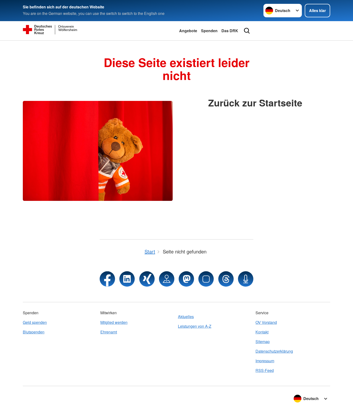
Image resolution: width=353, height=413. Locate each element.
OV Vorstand (266, 322)
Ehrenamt (108, 332)
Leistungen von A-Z (194, 326)
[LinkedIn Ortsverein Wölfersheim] (127, 279)
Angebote (188, 30)
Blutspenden (33, 332)
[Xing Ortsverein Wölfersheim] (147, 279)
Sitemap (263, 341)
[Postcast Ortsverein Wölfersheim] (245, 279)
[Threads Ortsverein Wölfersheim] (226, 279)
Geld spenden (35, 322)
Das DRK (229, 30)
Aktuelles (186, 316)
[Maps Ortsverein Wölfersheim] (166, 279)
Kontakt (262, 332)
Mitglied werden (114, 322)
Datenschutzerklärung (274, 351)
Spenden (209, 30)
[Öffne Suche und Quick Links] (247, 31)
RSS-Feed (265, 370)
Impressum (265, 361)
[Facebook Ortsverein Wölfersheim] (107, 279)
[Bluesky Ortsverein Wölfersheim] (206, 279)
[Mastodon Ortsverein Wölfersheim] (186, 279)
